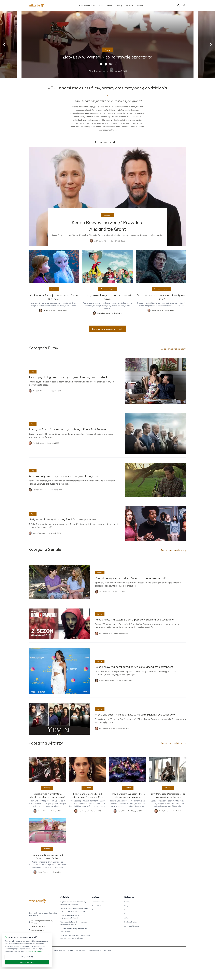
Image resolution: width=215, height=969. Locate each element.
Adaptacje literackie (131, 926)
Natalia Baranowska (100, 910)
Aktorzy (119, 5)
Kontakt (70, 950)
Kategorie (129, 897)
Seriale (109, 5)
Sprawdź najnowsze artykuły (107, 328)
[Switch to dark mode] (184, 5)
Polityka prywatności (58, 950)
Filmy (101, 5)
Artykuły (64, 897)
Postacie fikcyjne (107, 289)
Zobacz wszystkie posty (173, 348)
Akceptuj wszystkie (27, 962)
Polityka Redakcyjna (94, 950)
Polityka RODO (80, 950)
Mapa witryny (108, 950)
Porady (140, 5)
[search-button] (178, 5)
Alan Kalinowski (98, 902)
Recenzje (129, 5)
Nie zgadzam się (27, 957)
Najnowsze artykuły (87, 5)
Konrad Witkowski (99, 906)
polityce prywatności (35, 951)
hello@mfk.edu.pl (37, 930)
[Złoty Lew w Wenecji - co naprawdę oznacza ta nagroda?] (108, 44)
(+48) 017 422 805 (38, 927)
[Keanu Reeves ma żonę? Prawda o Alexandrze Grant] (107, 196)
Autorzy (96, 897)
